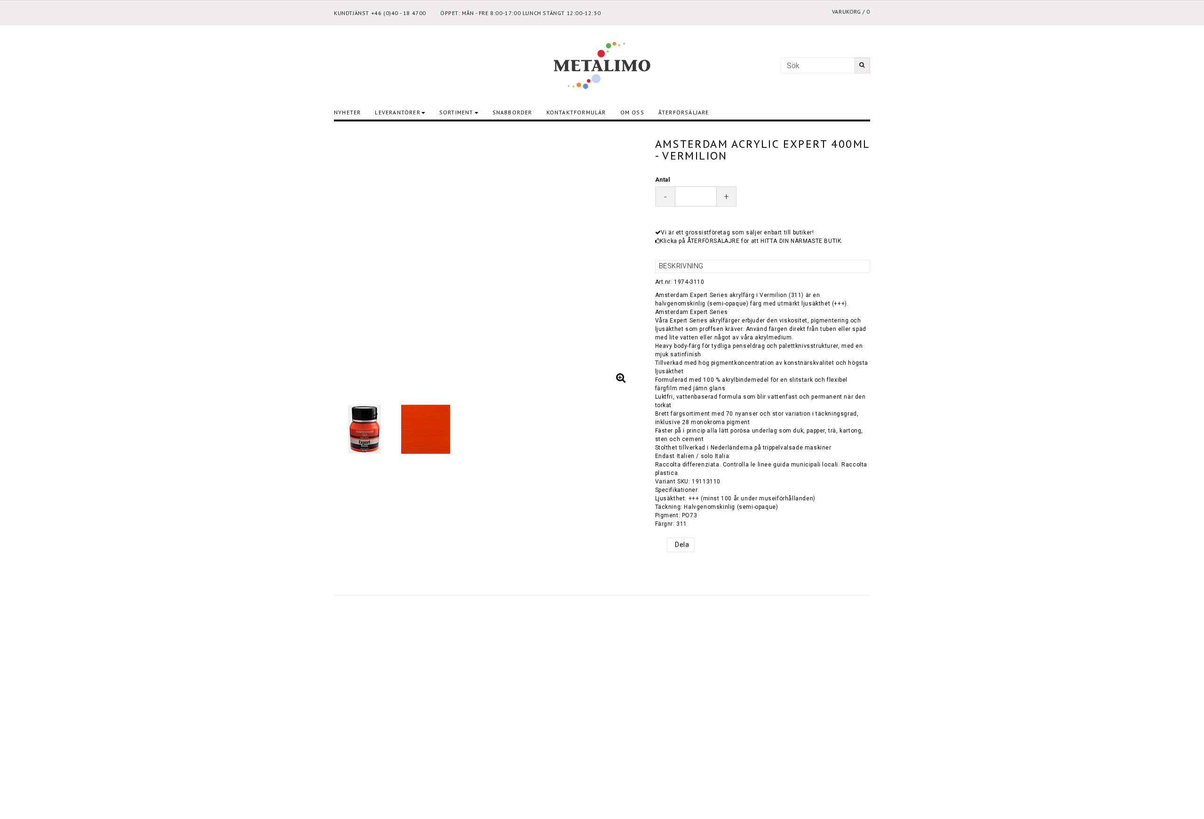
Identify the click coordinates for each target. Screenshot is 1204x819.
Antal (662, 180)
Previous (350, 260)
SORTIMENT (456, 112)
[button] (621, 378)
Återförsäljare (683, 112)
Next (624, 260)
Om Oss (632, 112)
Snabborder (512, 112)
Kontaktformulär (576, 112)
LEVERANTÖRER (397, 112)
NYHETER (347, 112)
